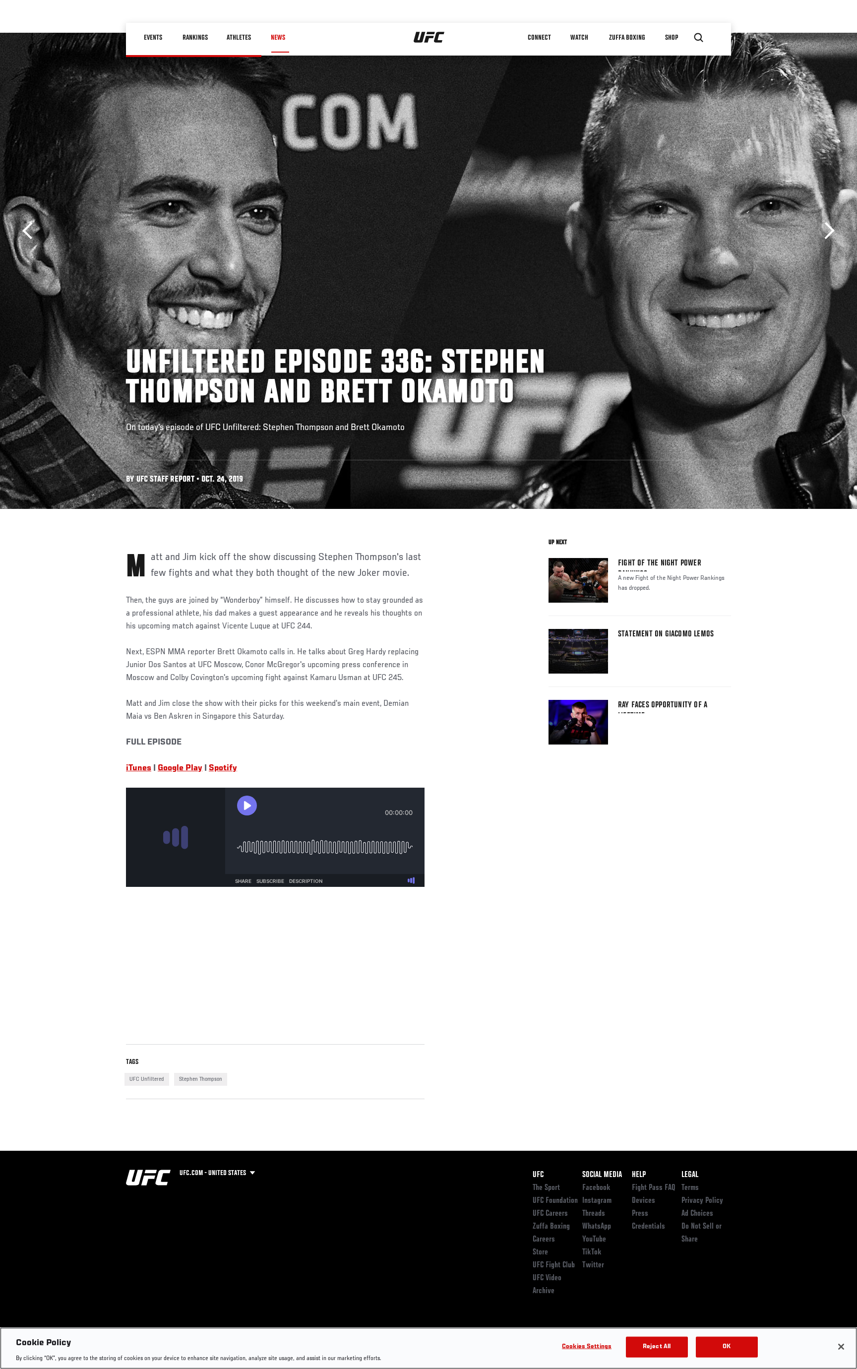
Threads (593, 1213)
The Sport (546, 1187)
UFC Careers (550, 1213)
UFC (538, 1175)
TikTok (592, 1252)
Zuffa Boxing (628, 38)
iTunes (138, 768)
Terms (690, 1187)
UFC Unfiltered (146, 1079)
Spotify (223, 768)
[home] (429, 38)
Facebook (596, 1187)
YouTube (594, 1239)
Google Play (180, 768)
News (278, 38)
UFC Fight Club (554, 1265)
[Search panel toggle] (698, 37)
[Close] (841, 1347)
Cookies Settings (587, 1346)
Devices (643, 1200)
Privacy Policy (702, 1200)
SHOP (671, 38)
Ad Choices (697, 1213)
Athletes (239, 38)
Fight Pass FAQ (653, 1187)
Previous (31, 231)
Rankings (195, 38)
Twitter (593, 1265)
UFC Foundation (555, 1200)
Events (153, 38)
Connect (539, 38)
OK (727, 1346)
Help (639, 1175)
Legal (689, 1175)
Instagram (597, 1200)
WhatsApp (596, 1226)
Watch (580, 38)
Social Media (602, 1175)
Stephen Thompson (200, 1079)
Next (826, 231)
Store (540, 1252)
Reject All (657, 1346)
